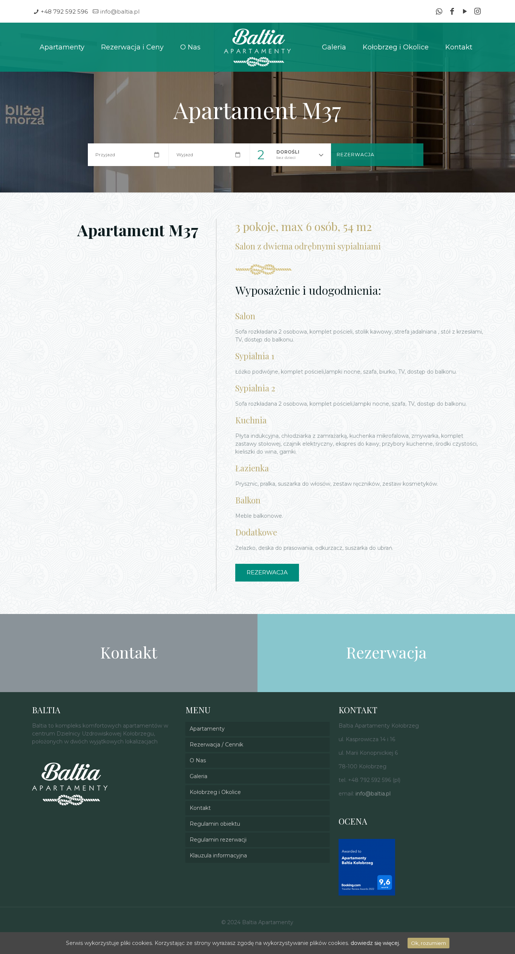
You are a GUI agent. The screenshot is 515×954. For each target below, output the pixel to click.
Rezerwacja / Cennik (216, 744)
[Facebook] (452, 11)
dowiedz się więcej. (375, 943)
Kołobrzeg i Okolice (215, 792)
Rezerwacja (355, 154)
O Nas (198, 760)
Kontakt (200, 808)
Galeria (198, 776)
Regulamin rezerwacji (218, 839)
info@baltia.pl (119, 11)
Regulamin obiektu (215, 823)
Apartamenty (207, 728)
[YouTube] (465, 11)
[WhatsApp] (439, 11)
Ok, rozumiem (428, 943)
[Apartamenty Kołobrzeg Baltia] (258, 47)
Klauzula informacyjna (218, 855)
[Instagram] (477, 11)
